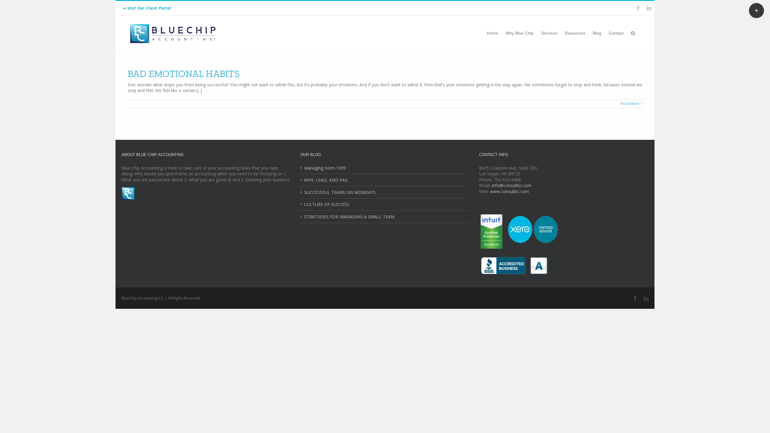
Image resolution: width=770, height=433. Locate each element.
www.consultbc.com (509, 191)
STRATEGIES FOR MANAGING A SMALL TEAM (349, 217)
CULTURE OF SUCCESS (326, 204)
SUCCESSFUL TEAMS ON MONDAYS (340, 192)
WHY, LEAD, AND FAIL (326, 180)
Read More (630, 103)
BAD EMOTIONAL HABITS (183, 73)
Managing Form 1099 (325, 168)
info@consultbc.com (511, 185)
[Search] (633, 32)
